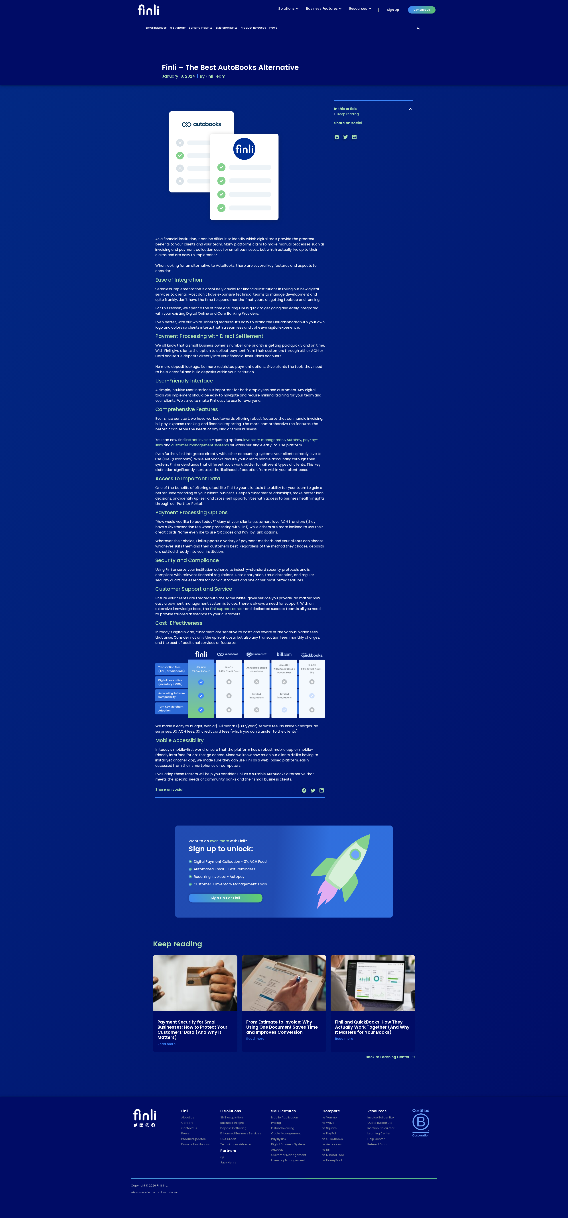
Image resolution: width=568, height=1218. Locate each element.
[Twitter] (135, 1125)
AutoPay (294, 439)
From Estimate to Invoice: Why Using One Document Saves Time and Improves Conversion (282, 1027)
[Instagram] (147, 1125)
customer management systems (200, 445)
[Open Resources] (369, 8)
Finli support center (227, 608)
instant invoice (198, 439)
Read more (167, 1044)
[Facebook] (153, 1125)
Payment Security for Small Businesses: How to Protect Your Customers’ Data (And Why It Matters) (192, 1030)
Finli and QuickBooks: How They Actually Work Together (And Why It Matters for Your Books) (372, 1027)
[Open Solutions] (297, 8)
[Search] (418, 28)
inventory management (264, 439)
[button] (304, 790)
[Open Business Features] (340, 8)
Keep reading (348, 114)
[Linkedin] (141, 1125)
